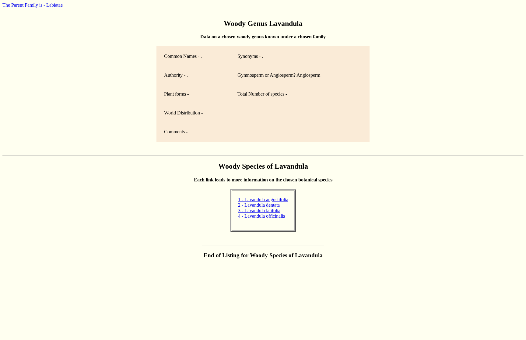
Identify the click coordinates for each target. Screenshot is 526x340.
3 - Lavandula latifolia (259, 210)
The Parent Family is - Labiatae (32, 5)
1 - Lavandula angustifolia (263, 199)
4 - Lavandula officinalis (261, 216)
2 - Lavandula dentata (259, 205)
